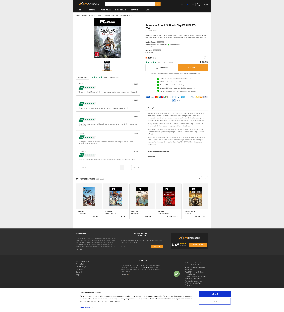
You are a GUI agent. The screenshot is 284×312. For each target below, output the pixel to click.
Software (134, 10)
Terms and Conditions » (83, 261)
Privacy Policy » (81, 264)
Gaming (147, 10)
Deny (215, 301)
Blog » (78, 275)
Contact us (125, 275)
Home (79, 10)
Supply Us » (80, 272)
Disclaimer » (80, 269)
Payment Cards (106, 10)
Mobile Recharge (120, 10)
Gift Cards (92, 10)
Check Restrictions (149, 47)
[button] (199, 178)
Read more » (80, 250)
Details (94, 222)
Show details (85, 308)
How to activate (149, 52)
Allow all (215, 294)
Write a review (198, 245)
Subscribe (157, 246)
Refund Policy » (81, 267)
